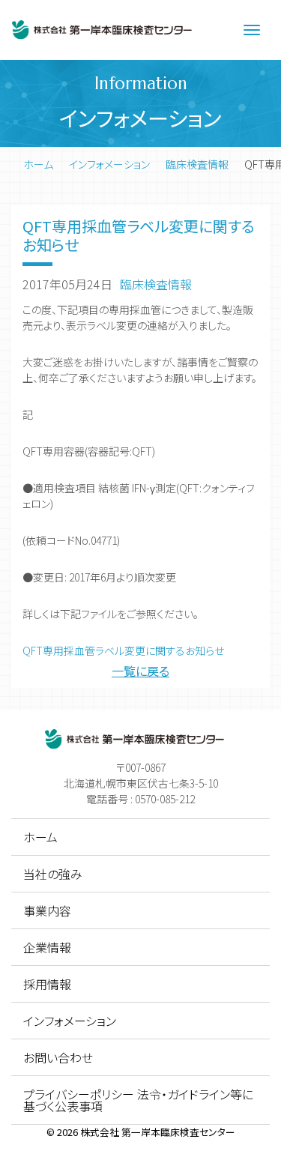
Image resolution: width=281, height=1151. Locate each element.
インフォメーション (109, 164)
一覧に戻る (140, 671)
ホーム (38, 164)
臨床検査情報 (197, 164)
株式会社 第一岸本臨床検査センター (157, 1132)
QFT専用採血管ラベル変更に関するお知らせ (123, 650)
